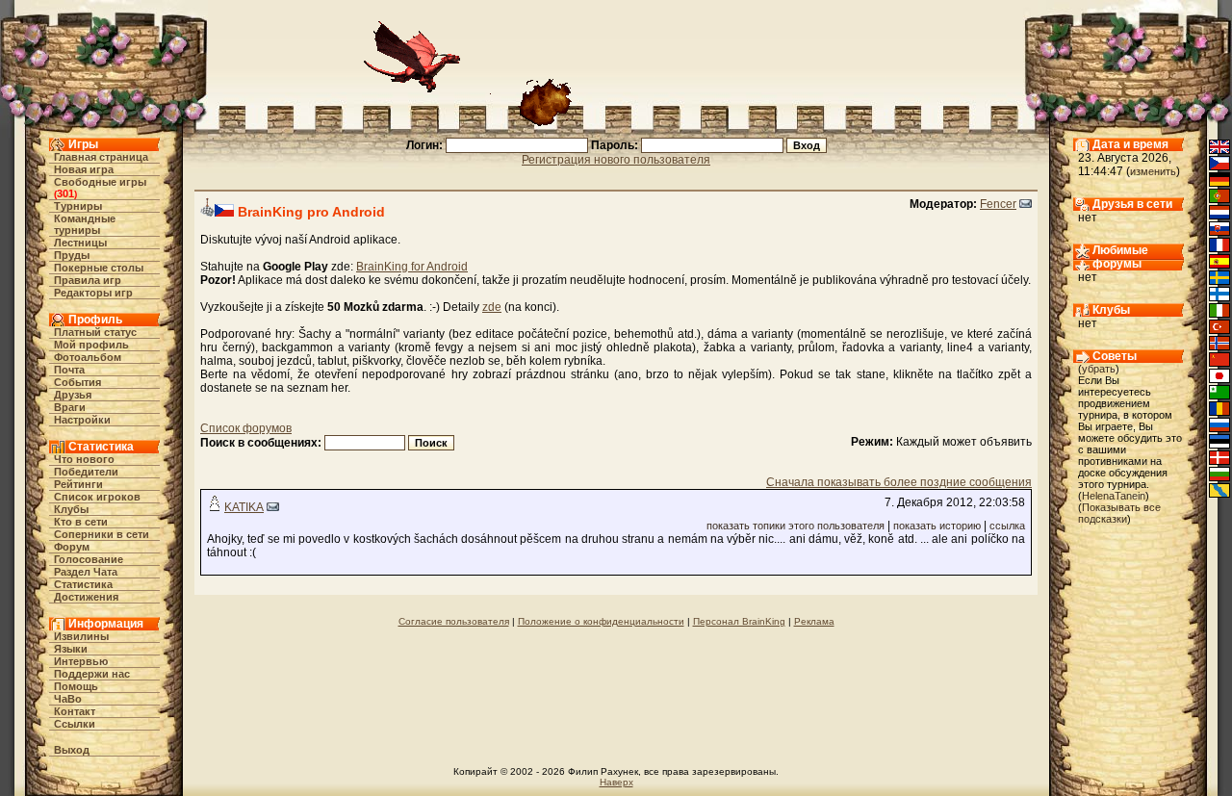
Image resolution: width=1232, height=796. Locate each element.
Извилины (81, 636)
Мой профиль (91, 344)
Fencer (998, 204)
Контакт (74, 711)
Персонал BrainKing (739, 621)
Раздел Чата (85, 572)
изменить (1153, 171)
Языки (71, 649)
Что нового (84, 459)
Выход (72, 750)
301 (65, 193)
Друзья (72, 394)
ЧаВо (68, 699)
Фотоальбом (87, 357)
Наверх (616, 782)
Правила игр (87, 280)
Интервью (81, 661)
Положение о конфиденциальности (601, 621)
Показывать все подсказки (1119, 513)
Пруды (72, 255)
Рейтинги (78, 484)
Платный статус (95, 332)
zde (491, 307)
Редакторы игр (93, 292)
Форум (72, 546)
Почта (69, 369)
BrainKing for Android (412, 266)
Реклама (814, 621)
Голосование (88, 559)
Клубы (71, 509)
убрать (1099, 368)
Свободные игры (100, 182)
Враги (70, 407)
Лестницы (80, 242)
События (77, 382)
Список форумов (246, 428)
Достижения (86, 597)
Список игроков (97, 496)
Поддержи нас (92, 674)
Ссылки (74, 724)
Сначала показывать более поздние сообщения (899, 482)
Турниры (78, 206)
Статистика (83, 584)
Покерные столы (98, 267)
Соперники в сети (101, 534)
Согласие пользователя (453, 621)
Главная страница (101, 157)
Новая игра (84, 169)
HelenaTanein (1113, 495)
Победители (86, 471)
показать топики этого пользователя (795, 525)
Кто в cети (81, 521)
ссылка (1007, 525)
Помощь (76, 686)
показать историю (937, 525)
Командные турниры (85, 224)
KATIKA (244, 507)
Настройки (82, 419)
